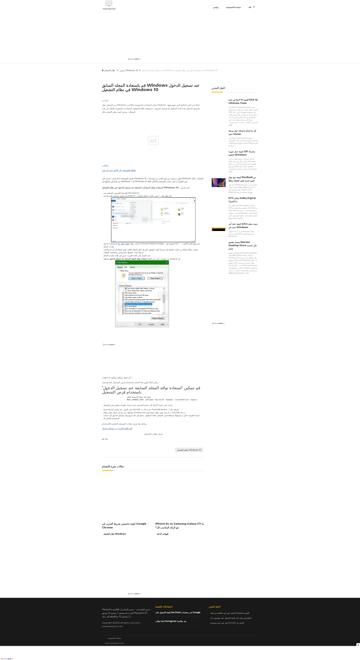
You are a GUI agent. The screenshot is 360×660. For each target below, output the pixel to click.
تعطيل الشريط (124, 244)
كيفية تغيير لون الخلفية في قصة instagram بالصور (230, 613)
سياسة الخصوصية (233, 7)
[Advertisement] (180, 36)
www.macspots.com (112, 626)
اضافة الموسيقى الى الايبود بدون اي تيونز (119, 170)
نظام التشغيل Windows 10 (189, 450)
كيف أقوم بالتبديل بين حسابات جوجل (117, 428)
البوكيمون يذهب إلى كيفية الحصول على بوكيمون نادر (230, 618)
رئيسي (216, 7)
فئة (250, 7)
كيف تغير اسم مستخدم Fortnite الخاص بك (227, 623)
